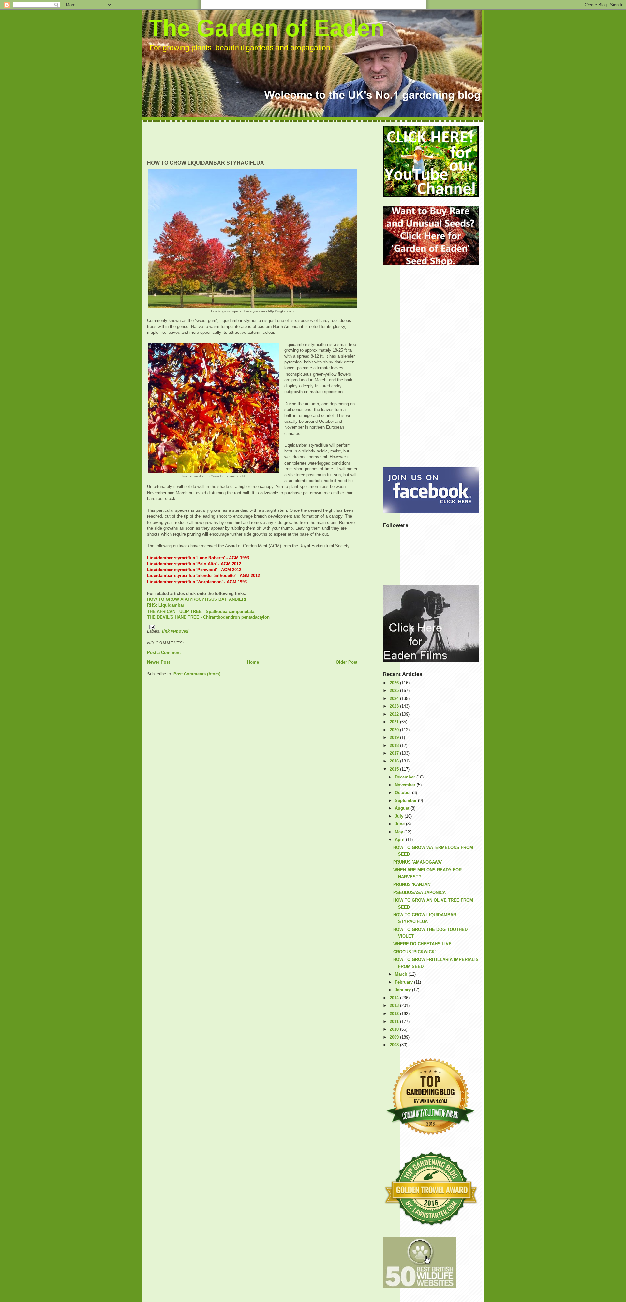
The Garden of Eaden (266, 28)
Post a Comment (164, 652)
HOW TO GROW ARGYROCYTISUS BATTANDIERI (196, 599)
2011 (395, 1021)
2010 (395, 1029)
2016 (395, 761)
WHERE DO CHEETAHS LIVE (422, 943)
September (406, 800)
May (399, 831)
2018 (395, 745)
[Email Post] (252, 627)
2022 (395, 714)
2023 (395, 706)
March (402, 974)
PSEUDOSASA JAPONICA (419, 892)
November (406, 784)
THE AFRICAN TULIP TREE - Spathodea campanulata (200, 611)
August (402, 808)
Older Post (346, 662)
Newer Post (158, 662)
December (405, 777)
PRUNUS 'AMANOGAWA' (417, 862)
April (400, 839)
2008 (395, 1045)
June (400, 823)
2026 (395, 682)
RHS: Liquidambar (165, 605)
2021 (395, 721)
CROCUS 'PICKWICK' (414, 951)
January (403, 989)
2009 (395, 1037)
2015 (395, 769)
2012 (395, 1013)
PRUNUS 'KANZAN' (412, 884)
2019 (395, 737)
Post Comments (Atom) (196, 674)
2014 (395, 997)
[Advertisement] (265, 140)
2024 (395, 698)
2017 (395, 753)
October (403, 792)
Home (253, 662)
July (400, 816)
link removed (175, 631)
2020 (395, 729)
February (404, 982)
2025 (395, 690)
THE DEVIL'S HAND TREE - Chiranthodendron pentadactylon (208, 617)
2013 (395, 1005)
